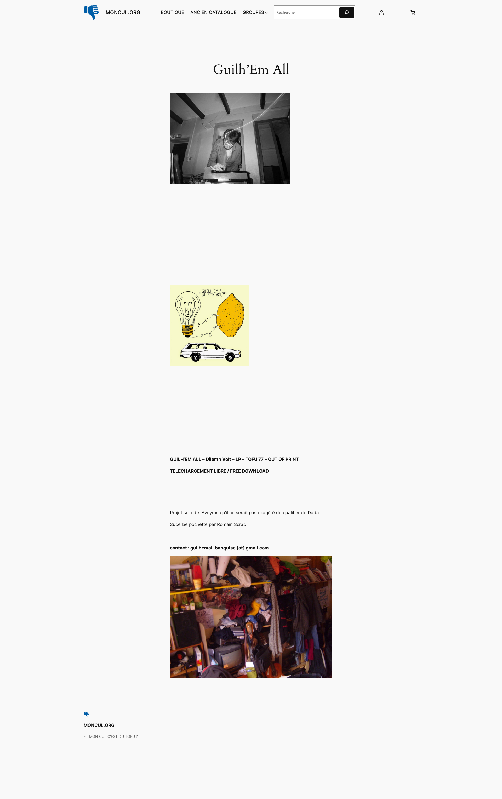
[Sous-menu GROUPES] (266, 12)
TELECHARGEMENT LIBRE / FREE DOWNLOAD (219, 471)
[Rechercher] (346, 12)
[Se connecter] (381, 12)
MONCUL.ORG (123, 12)
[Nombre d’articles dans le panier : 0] (412, 12)
